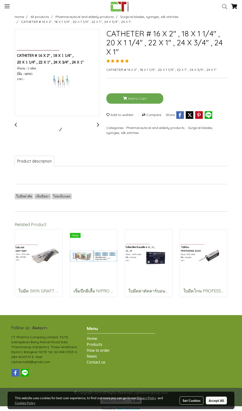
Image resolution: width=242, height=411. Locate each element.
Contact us (96, 362)
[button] (223, 6)
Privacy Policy (146, 398)
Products (94, 344)
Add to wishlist (121, 115)
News (92, 356)
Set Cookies (191, 400)
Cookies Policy (25, 403)
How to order (98, 350)
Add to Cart (136, 98)
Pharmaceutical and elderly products (156, 128)
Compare (153, 115)
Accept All (216, 400)
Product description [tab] (34, 161)
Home (92, 339)
